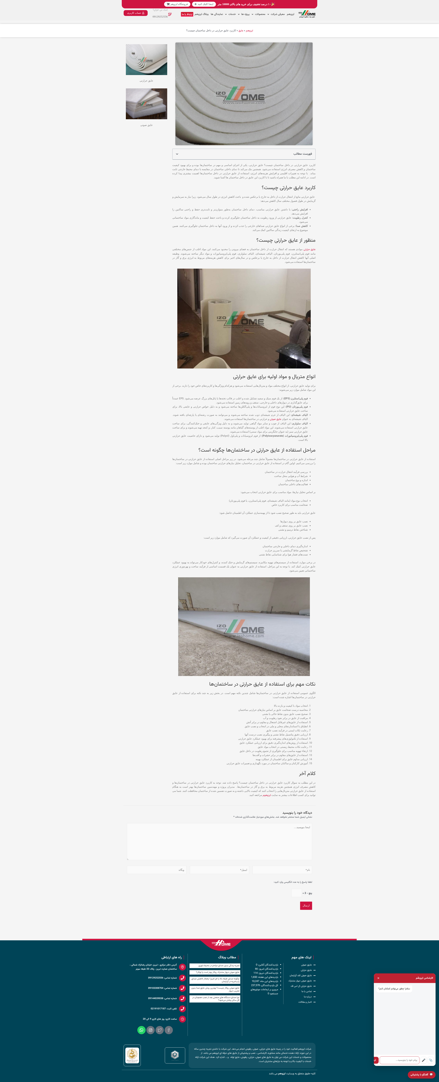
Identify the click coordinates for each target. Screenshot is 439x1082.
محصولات (260, 14)
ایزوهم (290, 14)
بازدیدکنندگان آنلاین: (267, 965)
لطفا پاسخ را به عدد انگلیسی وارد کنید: (293, 882)
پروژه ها (245, 14)
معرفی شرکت (278, 14)
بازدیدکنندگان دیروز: (268, 973)
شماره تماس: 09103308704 (162, 988)
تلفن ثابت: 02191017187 (164, 1009)
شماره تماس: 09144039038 (162, 998)
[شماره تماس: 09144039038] (182, 998)
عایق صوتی (275, 419)
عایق (241, 31)
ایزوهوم (267, 795)
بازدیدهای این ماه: (268, 981)
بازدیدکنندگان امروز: (268, 969)
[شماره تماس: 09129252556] (182, 978)
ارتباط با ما (187, 14)
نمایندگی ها (217, 14)
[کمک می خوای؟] (170, 14)
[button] (177, 154)
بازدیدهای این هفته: (267, 977)
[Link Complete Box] (214, 965)
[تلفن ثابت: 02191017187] (182, 1008)
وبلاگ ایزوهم (202, 14)
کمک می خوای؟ (160, 10)
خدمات (232, 14)
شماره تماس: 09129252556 (162, 978)
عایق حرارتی (310, 249)
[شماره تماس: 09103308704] (182, 988)
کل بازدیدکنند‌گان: (269, 985)
